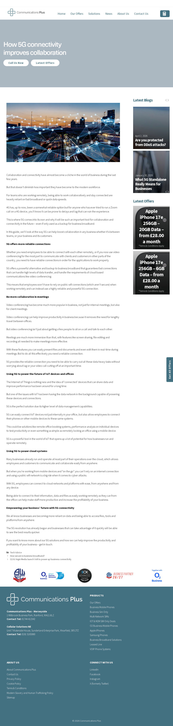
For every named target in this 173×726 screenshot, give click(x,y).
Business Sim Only (99, 612)
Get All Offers (169, 369)
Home (61, 14)
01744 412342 (28, 619)
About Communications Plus (21, 669)
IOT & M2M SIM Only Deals (102, 621)
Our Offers (76, 14)
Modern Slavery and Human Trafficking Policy (30, 693)
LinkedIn (94, 669)
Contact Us (141, 14)
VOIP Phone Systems (100, 649)
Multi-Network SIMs (99, 616)
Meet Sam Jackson (149, 188)
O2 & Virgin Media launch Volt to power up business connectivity (40, 559)
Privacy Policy (14, 678)
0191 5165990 (28, 634)
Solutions (94, 14)
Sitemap (11, 697)
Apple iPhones (97, 630)
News (108, 14)
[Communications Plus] (26, 12)
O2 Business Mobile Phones (104, 625)
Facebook (95, 674)
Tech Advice (16, 552)
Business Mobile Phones (102, 607)
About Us (123, 14)
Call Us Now (16, 62)
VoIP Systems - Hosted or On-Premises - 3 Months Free (151, 226)
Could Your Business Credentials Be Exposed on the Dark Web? (150, 138)
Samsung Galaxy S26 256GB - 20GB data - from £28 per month (151, 271)
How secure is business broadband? (27, 555)
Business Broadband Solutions (105, 639)
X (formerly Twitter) (99, 683)
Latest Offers (45, 62)
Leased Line (96, 644)
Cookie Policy (14, 683)
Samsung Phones (99, 635)
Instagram (95, 678)
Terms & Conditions (16, 688)
